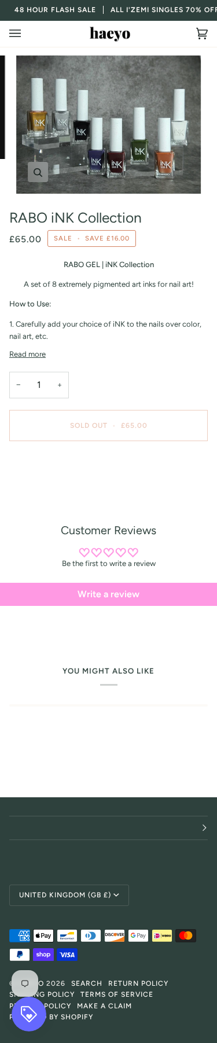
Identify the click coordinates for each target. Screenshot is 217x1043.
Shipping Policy (42, 994)
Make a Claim (104, 1006)
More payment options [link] (47, 494)
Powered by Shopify (51, 1017)
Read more (27, 354)
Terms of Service (116, 994)
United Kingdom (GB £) (65, 895)
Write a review (108, 594)
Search (86, 983)
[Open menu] (26, 34)
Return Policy (138, 983)
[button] (108, 828)
